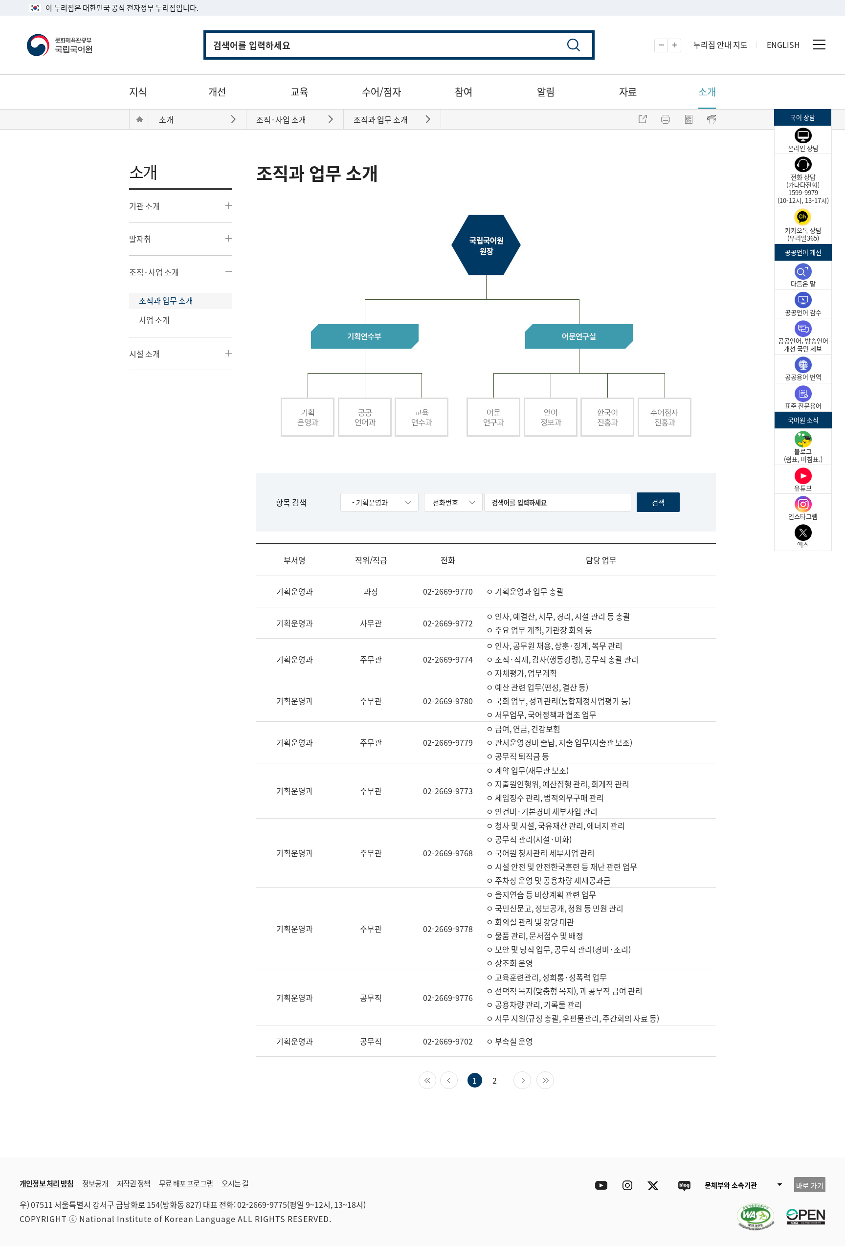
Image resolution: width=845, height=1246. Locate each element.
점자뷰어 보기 (711, 119)
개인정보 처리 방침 (46, 1183)
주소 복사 (642, 119)
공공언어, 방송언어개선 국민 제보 (803, 344)
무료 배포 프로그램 (186, 1183)
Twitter (655, 1185)
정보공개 (95, 1183)
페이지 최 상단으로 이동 (755, 1142)
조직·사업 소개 (154, 272)
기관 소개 (144, 206)
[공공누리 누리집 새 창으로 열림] (801, 1211)
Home (139, 119)
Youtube (598, 1185)
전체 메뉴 (819, 44)
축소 (667, 45)
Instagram (627, 1185)
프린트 (665, 119)
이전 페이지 (457, 1079)
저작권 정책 (133, 1183)
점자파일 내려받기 (688, 119)
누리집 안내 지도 (720, 44)
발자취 (140, 239)
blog (683, 1185)
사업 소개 (154, 320)
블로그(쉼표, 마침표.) (803, 455)
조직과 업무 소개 (166, 300)
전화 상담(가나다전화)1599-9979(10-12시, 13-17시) (803, 188)
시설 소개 (144, 353)
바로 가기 (809, 1185)
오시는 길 (235, 1183)
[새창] (750, 1211)
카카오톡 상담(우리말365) (803, 234)
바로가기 (234, 118)
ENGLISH (783, 44)
